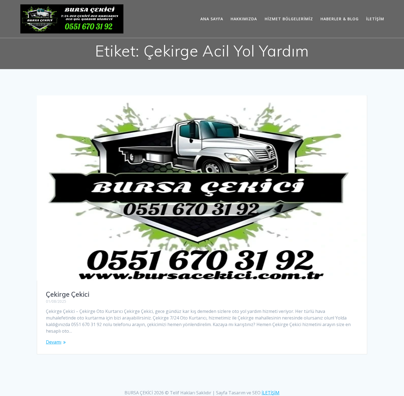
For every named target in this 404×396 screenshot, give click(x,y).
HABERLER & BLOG (339, 18)
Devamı (53, 342)
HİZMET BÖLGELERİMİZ (289, 18)
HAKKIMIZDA (244, 18)
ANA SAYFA (211, 18)
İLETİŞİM (375, 18)
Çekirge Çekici (67, 294)
